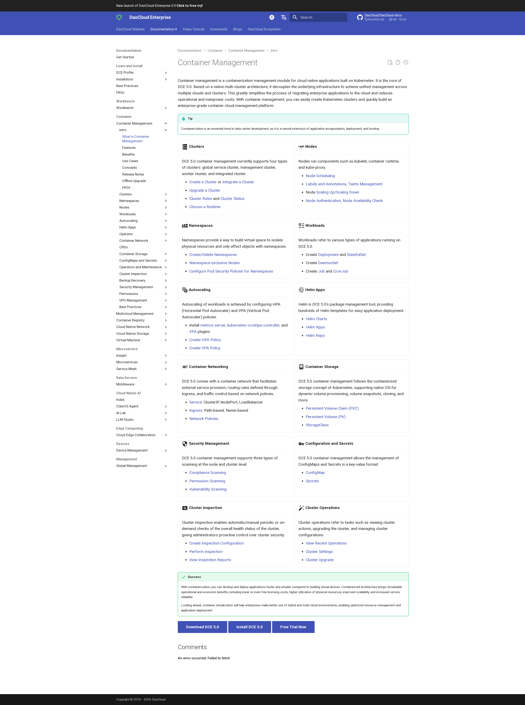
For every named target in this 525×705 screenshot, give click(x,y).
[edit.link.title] (398, 62)
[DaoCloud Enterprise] (119, 17)
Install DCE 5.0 (249, 627)
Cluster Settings (319, 551)
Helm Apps (315, 327)
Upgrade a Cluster (204, 190)
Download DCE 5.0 (202, 627)
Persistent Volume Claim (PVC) (332, 408)
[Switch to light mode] (272, 17)
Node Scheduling (320, 175)
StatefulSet (356, 254)
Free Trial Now (293, 627)
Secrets (312, 481)
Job (321, 271)
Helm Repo (315, 335)
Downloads (218, 29)
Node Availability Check (363, 200)
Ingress (195, 410)
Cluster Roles (200, 198)
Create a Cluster (203, 182)
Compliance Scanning (207, 472)
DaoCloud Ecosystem (264, 29)
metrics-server (212, 325)
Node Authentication (323, 200)
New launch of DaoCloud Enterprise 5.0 (159, 5)
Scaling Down (347, 192)
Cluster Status (232, 198)
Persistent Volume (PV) (326, 416)
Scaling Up (325, 192)
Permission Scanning (207, 481)
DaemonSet (328, 262)
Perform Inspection (206, 551)
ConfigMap (315, 472)
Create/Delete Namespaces (213, 254)
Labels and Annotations (326, 184)
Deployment (328, 254)
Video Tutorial (193, 29)
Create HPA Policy (205, 339)
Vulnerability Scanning (208, 489)
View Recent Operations (326, 543)
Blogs (237, 29)
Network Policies (203, 418)
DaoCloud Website (130, 29)
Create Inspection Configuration (216, 543)
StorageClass (317, 425)
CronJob (340, 271)
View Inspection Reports (210, 559)
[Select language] (284, 17)
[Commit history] (406, 62)
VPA (193, 331)
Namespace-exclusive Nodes (214, 262)
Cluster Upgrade (320, 559)
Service (195, 402)
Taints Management (365, 184)
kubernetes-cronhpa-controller (253, 325)
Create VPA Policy (204, 348)
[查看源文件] (390, 62)
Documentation (164, 29)
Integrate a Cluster (238, 182)
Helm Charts (316, 318)
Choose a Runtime (204, 206)
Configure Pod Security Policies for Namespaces (231, 271)
